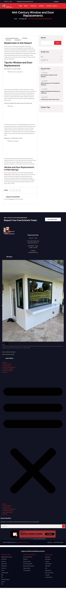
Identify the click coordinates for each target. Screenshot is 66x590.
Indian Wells (47, 566)
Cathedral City (48, 570)
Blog (42, 56)
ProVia (2, 570)
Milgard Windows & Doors (6, 557)
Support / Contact (52, 6)
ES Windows (4, 559)
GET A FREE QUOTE (52, 219)
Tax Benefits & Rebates (8, 369)
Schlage (3, 581)
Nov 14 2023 (44, 89)
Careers (4, 362)
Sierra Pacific (4, 563)
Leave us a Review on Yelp (8, 354)
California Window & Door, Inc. (22, 542)
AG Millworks (4, 566)
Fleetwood (3, 561)
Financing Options (7, 365)
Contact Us (5, 372)
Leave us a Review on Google (8, 352)
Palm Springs (48, 559)
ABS (2, 575)
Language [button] (56, 1)
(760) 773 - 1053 (8, 1)
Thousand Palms (48, 577)
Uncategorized (23, 18)
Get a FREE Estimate (58, 542)
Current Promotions (7, 364)
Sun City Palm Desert (27, 557)
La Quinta (47, 561)
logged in (12, 199)
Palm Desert (47, 557)
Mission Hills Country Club (28, 566)
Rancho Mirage (48, 563)
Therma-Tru (3, 568)
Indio (46, 568)
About (26, 6)
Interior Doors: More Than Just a (50, 99)
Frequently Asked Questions (9, 367)
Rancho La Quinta (27, 561)
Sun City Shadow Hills (27, 563)
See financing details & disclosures (39, 538)
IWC (2, 577)
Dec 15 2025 (44, 80)
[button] (2, 305)
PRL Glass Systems (5, 579)
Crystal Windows (4, 572)
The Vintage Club (26, 570)
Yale (2, 584)
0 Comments (8, 39)
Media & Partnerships (8, 370)
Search (57, 42)
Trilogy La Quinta (26, 568)
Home (20, 6)
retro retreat (23, 50)
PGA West (25, 559)
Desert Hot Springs (49, 572)
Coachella (47, 575)
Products (33, 6)
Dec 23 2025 (44, 72)
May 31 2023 (44, 97)
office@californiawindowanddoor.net (25, 1)
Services (41, 6)
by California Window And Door (12, 38)
